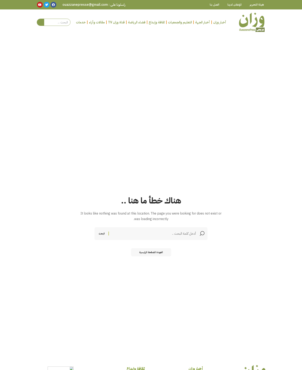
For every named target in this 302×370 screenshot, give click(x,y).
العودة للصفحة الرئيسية (151, 252)
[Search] (40, 22)
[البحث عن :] (153, 233)
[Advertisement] (151, 66)
